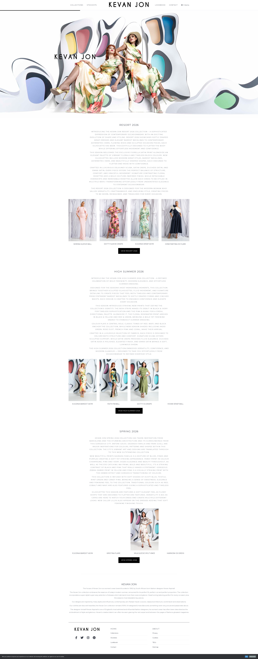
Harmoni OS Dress (175, 553)
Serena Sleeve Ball (82, 244)
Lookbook (114, 642)
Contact (113, 647)
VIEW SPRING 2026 (129, 560)
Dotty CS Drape (144, 404)
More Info (252, 656)
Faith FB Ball (113, 404)
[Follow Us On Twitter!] (82, 638)
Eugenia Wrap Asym (144, 244)
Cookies (155, 638)
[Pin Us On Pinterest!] (94, 638)
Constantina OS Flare (175, 244)
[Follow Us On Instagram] (88, 638)
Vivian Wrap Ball (175, 404)
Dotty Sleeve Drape (113, 244)
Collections (114, 633)
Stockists (114, 638)
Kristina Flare (113, 553)
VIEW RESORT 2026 (129, 251)
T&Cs (154, 642)
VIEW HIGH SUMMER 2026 (129, 411)
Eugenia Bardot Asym (82, 404)
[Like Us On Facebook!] (76, 638)
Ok (246, 656)
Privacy (155, 633)
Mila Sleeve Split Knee (144, 553)
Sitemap (155, 647)
